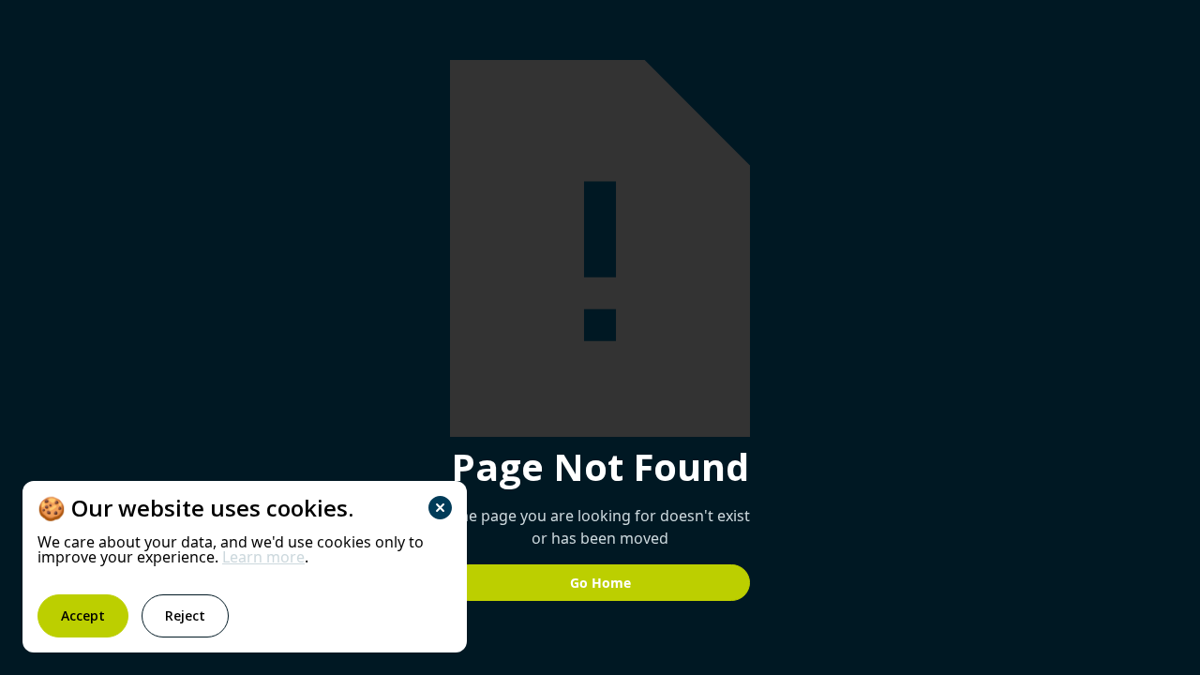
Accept (83, 615)
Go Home (600, 583)
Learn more (263, 557)
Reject (185, 615)
